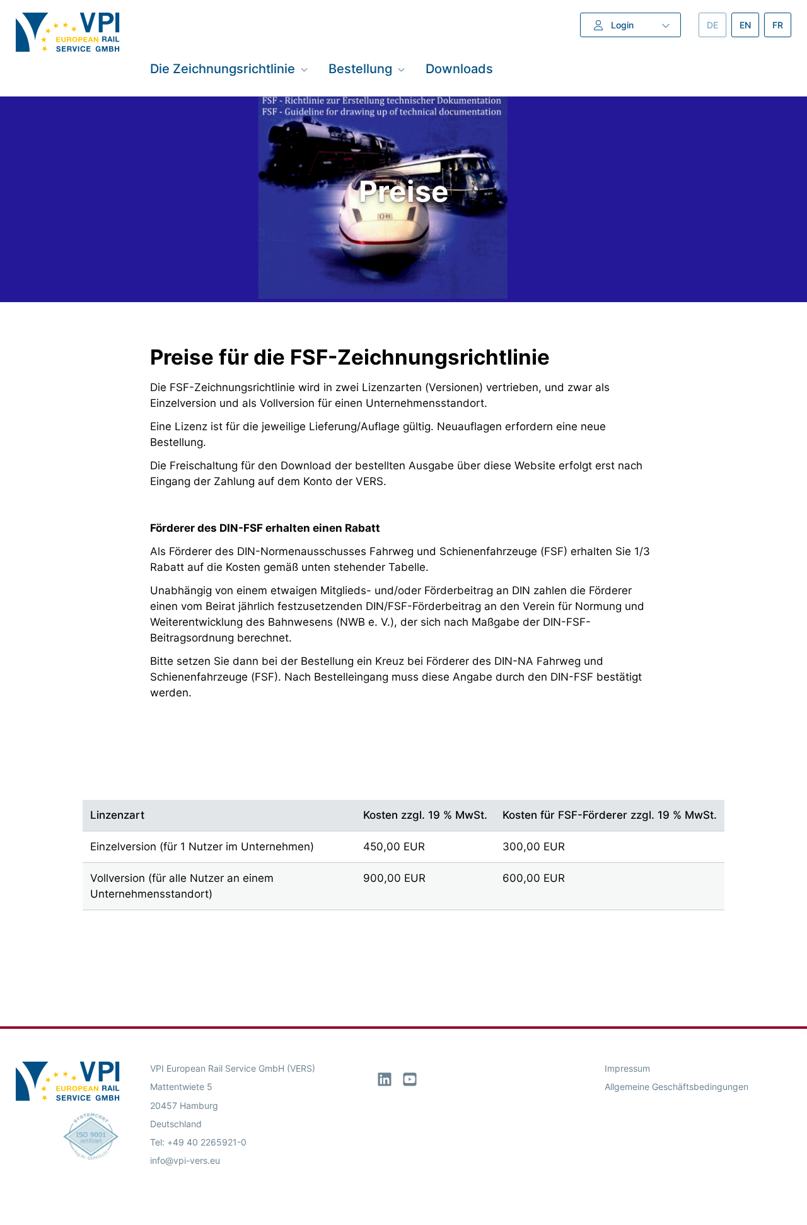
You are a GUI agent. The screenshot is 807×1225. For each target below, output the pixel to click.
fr (781, 25)
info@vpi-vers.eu (185, 1160)
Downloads (459, 68)
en (749, 25)
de (716, 25)
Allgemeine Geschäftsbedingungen (676, 1086)
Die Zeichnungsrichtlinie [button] (222, 68)
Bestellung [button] (360, 68)
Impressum (627, 1068)
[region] (403, 842)
